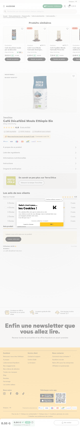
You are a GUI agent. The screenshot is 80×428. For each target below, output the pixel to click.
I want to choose (28, 224)
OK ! (51, 224)
